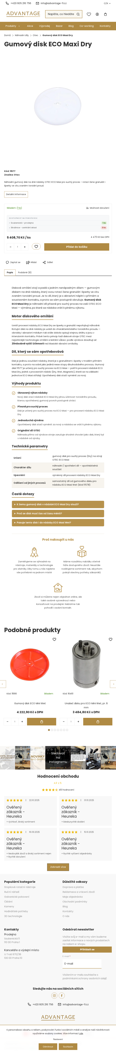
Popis (10, 272)
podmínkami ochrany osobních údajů (85, 978)
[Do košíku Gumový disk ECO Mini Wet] (41, 721)
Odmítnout (48, 1046)
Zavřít (71, 267)
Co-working (87, 26)
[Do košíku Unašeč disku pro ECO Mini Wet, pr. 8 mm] (97, 721)
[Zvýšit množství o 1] (24, 246)
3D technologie (13, 916)
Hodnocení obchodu (58, 776)
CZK (106, 3)
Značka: (12, 174)
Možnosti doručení (99, 207)
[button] (22, 721)
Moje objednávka (73, 897)
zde (81, 1033)
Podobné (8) (25, 272)
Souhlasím (68, 1046)
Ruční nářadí (11, 892)
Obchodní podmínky (75, 901)
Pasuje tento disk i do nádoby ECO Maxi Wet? (44, 522)
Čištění (8, 901)
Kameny (9, 906)
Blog (71, 26)
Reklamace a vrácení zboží (79, 892)
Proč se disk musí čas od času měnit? (39, 513)
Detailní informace (16, 194)
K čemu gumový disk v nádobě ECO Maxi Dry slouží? (48, 504)
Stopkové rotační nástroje (19, 887)
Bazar (59, 26)
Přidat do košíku (76, 246)
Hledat (78, 14)
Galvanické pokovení (16, 897)
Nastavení (58, 1039)
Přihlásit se (87, 949)
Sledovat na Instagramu (58, 757)
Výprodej (44, 26)
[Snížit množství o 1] (10, 246)
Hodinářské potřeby (16, 911)
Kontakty (105, 26)
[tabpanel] (30, 681)
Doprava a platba (73, 887)
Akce (30, 26)
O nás (66, 916)
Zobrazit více (58, 867)
